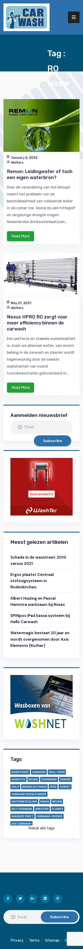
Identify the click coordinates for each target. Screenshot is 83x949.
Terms (34, 940)
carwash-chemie (49, 816)
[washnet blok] (41, 703)
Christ (65, 786)
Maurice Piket (22, 816)
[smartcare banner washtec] (41, 486)
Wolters (17, 163)
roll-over (57, 772)
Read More (21, 236)
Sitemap (52, 940)
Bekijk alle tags (42, 828)
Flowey (57, 808)
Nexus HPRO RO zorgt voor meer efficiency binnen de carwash (37, 323)
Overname (49, 779)
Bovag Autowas (34, 786)
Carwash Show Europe (29, 794)
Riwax (44, 801)
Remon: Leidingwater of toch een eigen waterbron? (39, 174)
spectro (42, 808)
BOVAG (33, 779)
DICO (53, 786)
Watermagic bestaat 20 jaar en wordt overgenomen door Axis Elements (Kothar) (39, 639)
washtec (18, 779)
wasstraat (20, 772)
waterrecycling (24, 801)
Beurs (57, 801)
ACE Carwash (21, 823)
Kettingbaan (22, 808)
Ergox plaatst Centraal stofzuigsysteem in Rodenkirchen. (32, 580)
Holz (15, 786)
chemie (65, 779)
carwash (39, 772)
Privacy (17, 940)
